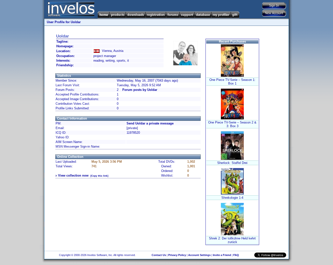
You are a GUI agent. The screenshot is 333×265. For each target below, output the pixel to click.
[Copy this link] (99, 175)
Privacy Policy (177, 255)
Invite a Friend (222, 255)
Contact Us (159, 255)
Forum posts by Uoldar (139, 90)
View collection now (73, 175)
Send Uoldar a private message (150, 123)
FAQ (236, 255)
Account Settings (199, 255)
